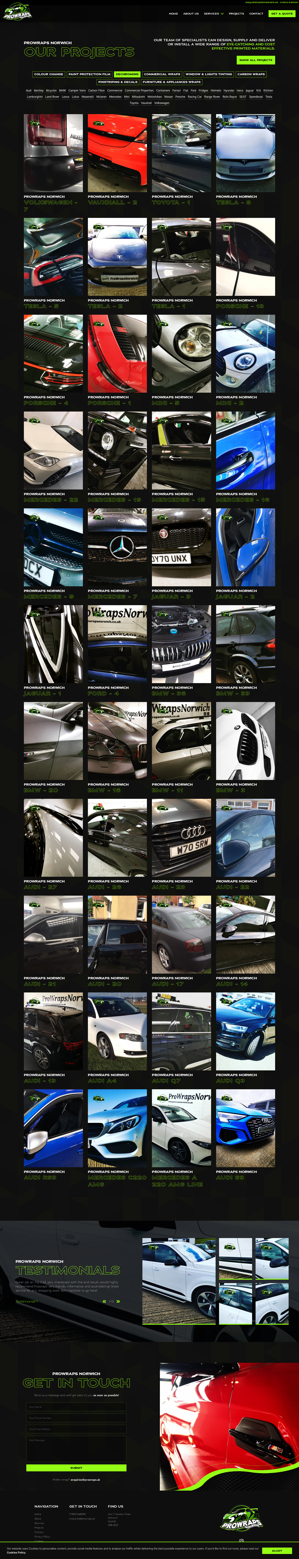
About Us (191, 13)
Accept (277, 1550)
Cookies (39, 1541)
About (38, 1518)
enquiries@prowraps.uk (262, 2)
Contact (256, 13)
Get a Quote (282, 13)
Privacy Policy (42, 1536)
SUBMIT (76, 1467)
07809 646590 (289, 2)
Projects (236, 13)
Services (211, 13)
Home (173, 13)
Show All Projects (255, 60)
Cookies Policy (16, 1552)
